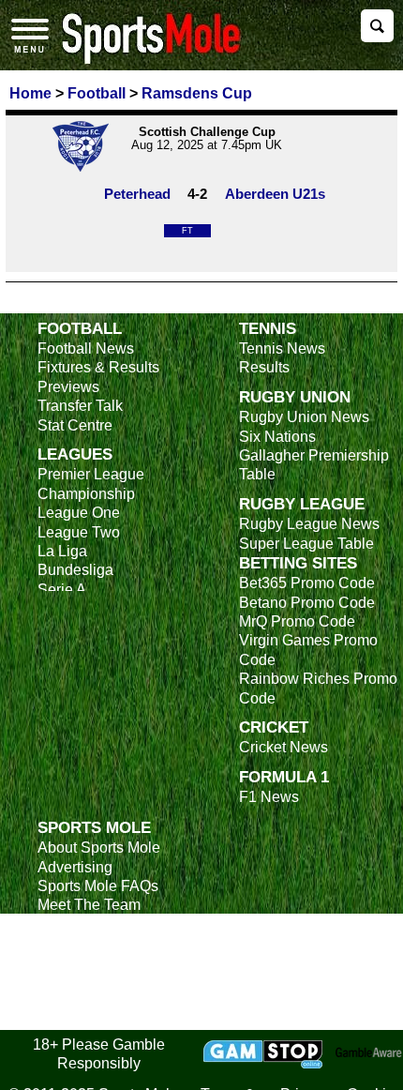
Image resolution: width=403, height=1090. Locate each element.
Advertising (74, 867)
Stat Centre (74, 425)
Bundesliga (75, 570)
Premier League (90, 474)
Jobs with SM (82, 972)
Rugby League (302, 503)
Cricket (273, 727)
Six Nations (277, 437)
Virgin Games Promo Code (308, 649)
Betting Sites (298, 562)
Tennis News (282, 348)
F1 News (269, 797)
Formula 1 (284, 776)
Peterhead (137, 194)
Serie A (61, 590)
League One (78, 513)
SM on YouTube (90, 1019)
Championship (86, 494)
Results (264, 367)
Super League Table (306, 544)
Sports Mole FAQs (97, 886)
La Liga (62, 551)
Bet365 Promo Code (307, 583)
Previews (68, 387)
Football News (85, 348)
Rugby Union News (304, 417)
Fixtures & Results (98, 367)
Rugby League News (309, 524)
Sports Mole (94, 827)
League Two (78, 532)
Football (79, 328)
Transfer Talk (80, 406)
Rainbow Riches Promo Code (318, 688)
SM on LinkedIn (89, 1000)
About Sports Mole (98, 847)
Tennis (267, 328)
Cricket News (283, 747)
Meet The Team (89, 905)
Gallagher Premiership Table (314, 464)
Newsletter (73, 943)
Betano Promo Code (307, 603)
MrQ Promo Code (297, 621)
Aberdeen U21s (275, 194)
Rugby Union (295, 396)
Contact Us (74, 924)
